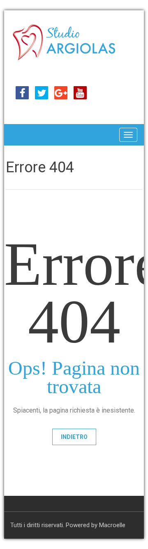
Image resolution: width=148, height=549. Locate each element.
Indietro (74, 437)
